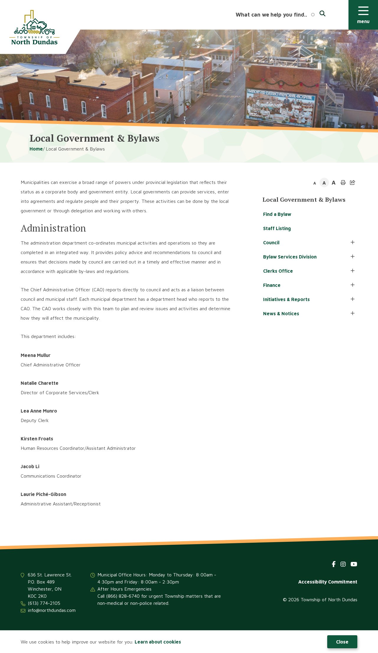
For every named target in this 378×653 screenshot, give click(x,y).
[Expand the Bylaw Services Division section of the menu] (352, 256)
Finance (272, 285)
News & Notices (281, 313)
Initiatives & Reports (286, 299)
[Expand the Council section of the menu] (352, 242)
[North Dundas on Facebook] (334, 564)
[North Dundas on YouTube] (354, 564)
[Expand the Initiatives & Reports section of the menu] (352, 299)
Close (342, 641)
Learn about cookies (158, 641)
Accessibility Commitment (327, 581)
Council (271, 242)
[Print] (343, 182)
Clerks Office (278, 271)
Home (36, 148)
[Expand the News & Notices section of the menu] (352, 313)
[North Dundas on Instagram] (343, 564)
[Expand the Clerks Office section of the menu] (352, 271)
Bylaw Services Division (290, 256)
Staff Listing (277, 228)
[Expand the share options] (352, 182)
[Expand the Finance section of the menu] (352, 285)
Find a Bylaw (277, 214)
